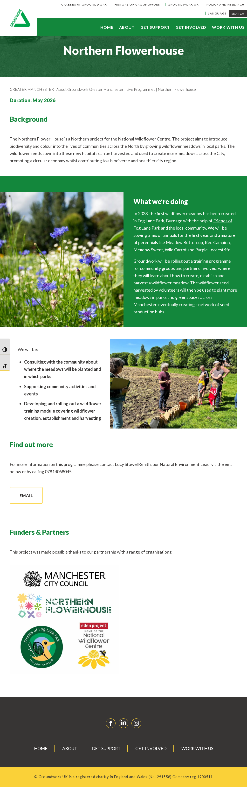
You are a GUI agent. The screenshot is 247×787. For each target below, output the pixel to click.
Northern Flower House (41, 138)
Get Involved (191, 27)
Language (217, 13)
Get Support (155, 27)
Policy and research (225, 4)
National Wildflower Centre (144, 138)
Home (106, 27)
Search (238, 13)
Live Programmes (140, 89)
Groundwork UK (183, 4)
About (127, 27)
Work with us (228, 27)
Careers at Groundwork (84, 4)
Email (26, 495)
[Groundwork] (18, 18)
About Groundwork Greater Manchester (90, 89)
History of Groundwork (138, 4)
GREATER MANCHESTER (32, 89)
